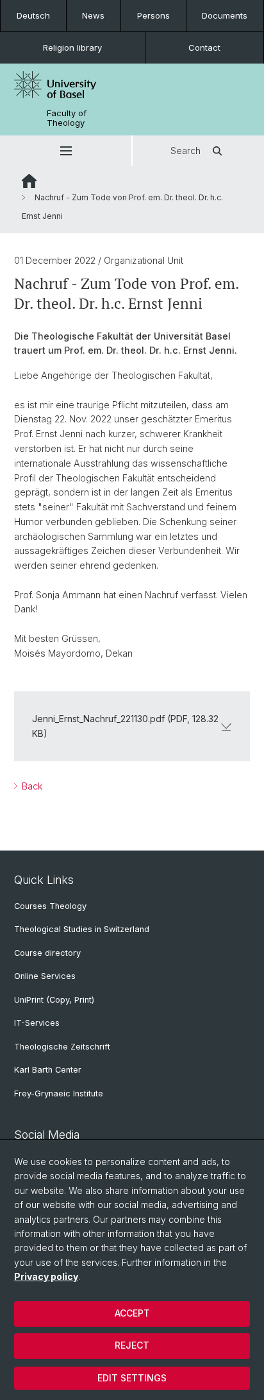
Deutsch (33, 15)
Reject (132, 1345)
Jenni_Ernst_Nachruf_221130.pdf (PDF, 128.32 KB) (125, 725)
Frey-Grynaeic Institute (58, 1093)
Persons (153, 15)
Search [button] (185, 150)
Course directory (47, 953)
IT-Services (37, 1023)
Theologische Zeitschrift (62, 1046)
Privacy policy (46, 1276)
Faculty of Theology (67, 118)
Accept (132, 1313)
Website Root (29, 181)
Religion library (72, 47)
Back (30, 786)
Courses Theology (50, 906)
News (93, 15)
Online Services (45, 976)
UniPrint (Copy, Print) (54, 1000)
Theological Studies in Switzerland (81, 929)
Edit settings (132, 1377)
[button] (65, 150)
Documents (224, 15)
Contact (204, 47)
